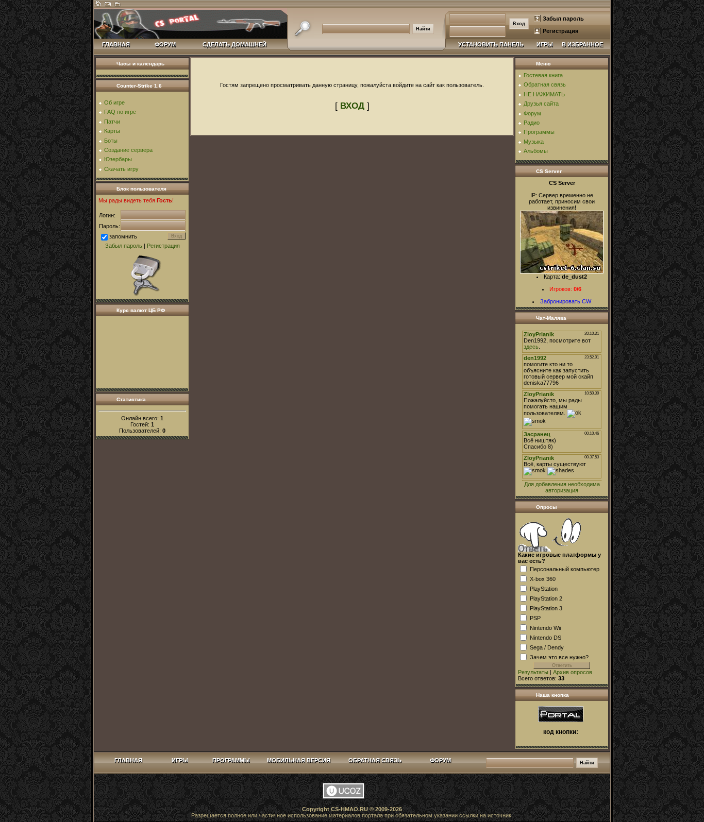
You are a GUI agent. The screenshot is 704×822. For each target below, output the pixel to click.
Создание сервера (128, 150)
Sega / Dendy (547, 647)
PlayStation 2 (546, 598)
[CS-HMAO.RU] (560, 713)
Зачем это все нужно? (559, 657)
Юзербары (118, 159)
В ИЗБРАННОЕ (582, 44)
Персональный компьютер (564, 569)
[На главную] (98, 6)
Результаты (533, 672)
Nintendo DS (545, 637)
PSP (535, 617)
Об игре (114, 102)
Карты (112, 131)
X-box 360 (543, 578)
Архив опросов (572, 672)
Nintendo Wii (545, 627)
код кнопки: (560, 731)
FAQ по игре (120, 112)
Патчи (112, 121)
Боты (111, 141)
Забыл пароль (563, 18)
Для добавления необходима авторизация (562, 487)
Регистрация (560, 31)
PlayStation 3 (546, 608)
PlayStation (544, 588)
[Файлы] (117, 6)
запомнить (123, 236)
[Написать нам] (108, 6)
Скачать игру (121, 169)
